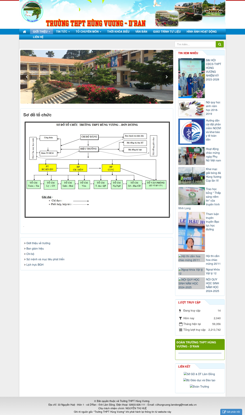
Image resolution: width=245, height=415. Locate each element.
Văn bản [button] (141, 31)
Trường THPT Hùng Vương (134, 401)
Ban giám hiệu (35, 248)
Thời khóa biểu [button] (118, 31)
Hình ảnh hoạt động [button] (202, 31)
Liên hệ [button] (38, 37)
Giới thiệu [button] (40, 31)
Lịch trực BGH (34, 264)
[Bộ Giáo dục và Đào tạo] (199, 380)
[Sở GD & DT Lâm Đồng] (200, 373)
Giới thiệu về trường (38, 243)
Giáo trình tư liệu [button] (167, 31)
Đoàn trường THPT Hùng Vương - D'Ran (196, 344)
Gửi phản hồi (233, 411)
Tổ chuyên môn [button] (87, 31)
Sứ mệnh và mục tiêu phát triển (45, 259)
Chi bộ (30, 254)
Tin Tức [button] (62, 31)
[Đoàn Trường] (200, 386)
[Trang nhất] (25, 31)
